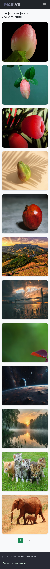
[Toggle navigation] (44, 4)
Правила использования (14, 563)
